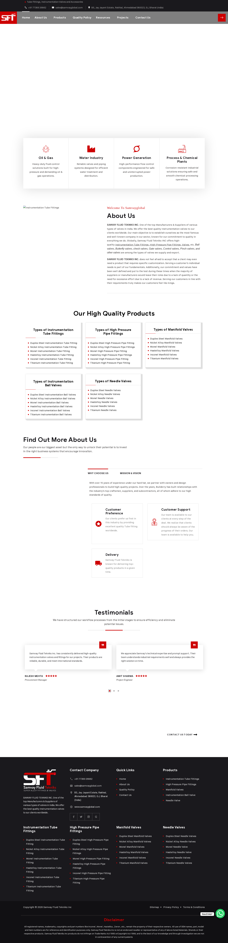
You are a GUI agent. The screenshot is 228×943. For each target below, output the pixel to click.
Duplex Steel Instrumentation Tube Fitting (45, 841)
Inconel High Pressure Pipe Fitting (92, 873)
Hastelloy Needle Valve (179, 852)
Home (26, 17)
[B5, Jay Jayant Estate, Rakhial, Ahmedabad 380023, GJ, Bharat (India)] (71, 792)
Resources (103, 17)
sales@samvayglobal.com (69, 7)
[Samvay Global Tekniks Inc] (8, 17)
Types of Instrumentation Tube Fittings (53, 332)
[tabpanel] (68, 662)
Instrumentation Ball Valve (180, 795)
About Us (41, 17)
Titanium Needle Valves (179, 862)
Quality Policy (82, 17)
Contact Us (142, 17)
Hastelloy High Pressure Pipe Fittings (89, 865)
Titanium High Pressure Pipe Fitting (89, 880)
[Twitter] (81, 816)
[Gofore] (96, 816)
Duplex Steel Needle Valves (181, 836)
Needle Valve (173, 800)
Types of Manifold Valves (173, 329)
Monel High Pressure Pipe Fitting (91, 858)
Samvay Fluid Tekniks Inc (57, 907)
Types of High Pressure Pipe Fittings (113, 332)
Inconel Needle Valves (178, 857)
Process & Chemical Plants (182, 160)
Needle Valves (174, 827)
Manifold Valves (174, 789)
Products (60, 17)
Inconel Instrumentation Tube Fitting (42, 879)
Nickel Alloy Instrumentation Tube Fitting (45, 851)
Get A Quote (222, 18)
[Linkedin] (88, 816)
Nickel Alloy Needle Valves (181, 841)
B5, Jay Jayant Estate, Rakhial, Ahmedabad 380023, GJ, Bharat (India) (127, 7)
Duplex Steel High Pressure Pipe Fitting (91, 841)
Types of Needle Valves (113, 381)
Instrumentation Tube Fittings (182, 778)
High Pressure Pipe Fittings (181, 784)
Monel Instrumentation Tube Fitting (42, 860)
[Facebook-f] (73, 816)
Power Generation (136, 158)
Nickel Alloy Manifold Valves (135, 841)
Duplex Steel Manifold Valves (135, 836)
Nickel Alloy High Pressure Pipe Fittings (90, 851)
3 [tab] (118, 691)
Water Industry (91, 158)
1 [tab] (109, 691)
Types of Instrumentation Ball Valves (53, 383)
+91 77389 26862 (37, 7)
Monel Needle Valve (177, 846)
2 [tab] (114, 691)
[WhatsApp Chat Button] (220, 913)
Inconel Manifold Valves (132, 857)
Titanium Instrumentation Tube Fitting (43, 888)
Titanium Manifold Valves (133, 862)
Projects (123, 17)
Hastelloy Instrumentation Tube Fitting (44, 869)
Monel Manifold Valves (131, 846)
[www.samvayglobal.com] (71, 806)
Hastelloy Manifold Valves (133, 852)
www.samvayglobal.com (87, 806)
